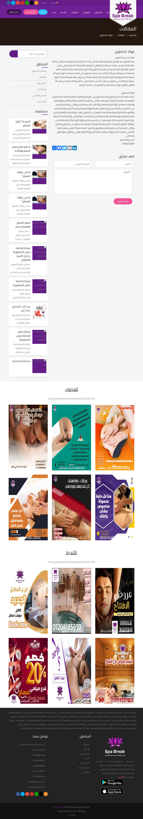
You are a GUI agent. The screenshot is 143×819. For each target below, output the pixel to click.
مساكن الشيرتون (39, 71)
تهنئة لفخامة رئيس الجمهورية (21, 283)
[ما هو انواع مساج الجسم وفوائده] (39, 152)
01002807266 (39, 755)
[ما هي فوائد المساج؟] (39, 177)
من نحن (71, 815)
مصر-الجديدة (84, 768)
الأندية (63, 12)
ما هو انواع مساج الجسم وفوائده (21, 149)
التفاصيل (122, 777)
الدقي (87, 758)
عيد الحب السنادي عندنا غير (21, 308)
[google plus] (18, 3)
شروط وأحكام (80, 811)
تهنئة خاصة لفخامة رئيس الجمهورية (23, 336)
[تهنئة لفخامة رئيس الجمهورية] (39, 286)
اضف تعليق (123, 201)
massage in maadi (43, 712)
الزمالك (87, 749)
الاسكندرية (41, 102)
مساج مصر (117, 712)
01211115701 (39, 750)
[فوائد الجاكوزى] (123, 13)
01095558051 (39, 761)
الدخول (44, 3)
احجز (54, 12)
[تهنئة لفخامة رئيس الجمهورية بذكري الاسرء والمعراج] (39, 253)
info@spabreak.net (36, 782)
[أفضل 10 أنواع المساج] (39, 127)
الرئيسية (132, 35)
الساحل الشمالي (39, 95)
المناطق (98, 12)
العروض (86, 12)
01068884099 (39, 766)
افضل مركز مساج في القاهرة (100, 712)
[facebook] (9, 3)
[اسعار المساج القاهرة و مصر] (39, 228)
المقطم (43, 77)
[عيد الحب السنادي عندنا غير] (39, 312)
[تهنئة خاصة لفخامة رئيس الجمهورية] (39, 337)
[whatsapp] (27, 3)
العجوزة (86, 745)
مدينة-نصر (85, 763)
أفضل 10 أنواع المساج (23, 123)
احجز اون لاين (31, 12)
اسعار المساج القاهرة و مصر (22, 225)
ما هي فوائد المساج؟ (23, 174)
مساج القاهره (91, 716)
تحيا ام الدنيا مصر (21, 361)
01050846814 (39, 776)
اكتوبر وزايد (41, 83)
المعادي (86, 772)
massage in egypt (97, 728)
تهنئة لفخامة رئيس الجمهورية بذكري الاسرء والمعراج (21, 254)
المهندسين (85, 754)
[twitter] (13, 3)
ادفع (43, 12)
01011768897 (39, 771)
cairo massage (129, 712)
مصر (53, 3)
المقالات (74, 12)
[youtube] (22, 3)
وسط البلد (42, 89)
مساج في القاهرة (21, 712)
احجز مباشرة (13, 12)
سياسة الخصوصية (65, 811)
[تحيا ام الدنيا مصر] (39, 366)
